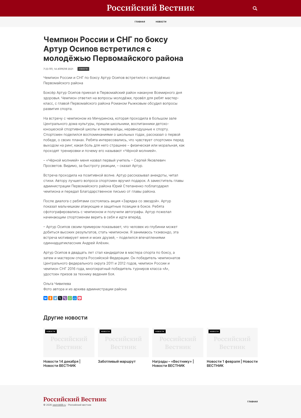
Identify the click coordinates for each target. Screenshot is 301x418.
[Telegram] (55, 298)
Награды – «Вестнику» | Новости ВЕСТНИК (173, 363)
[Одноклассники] (50, 298)
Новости (161, 21)
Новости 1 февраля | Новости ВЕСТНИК (232, 363)
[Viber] (65, 298)
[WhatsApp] (70, 298)
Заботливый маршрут (117, 361)
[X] (60, 298)
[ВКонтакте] (45, 298)
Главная (140, 21)
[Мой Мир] (75, 298)
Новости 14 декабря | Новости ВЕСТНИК (61, 363)
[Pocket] (80, 298)
